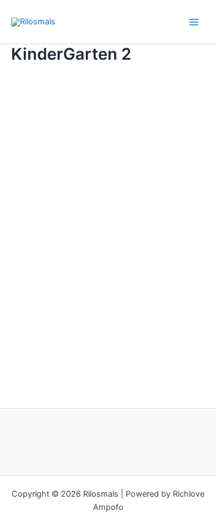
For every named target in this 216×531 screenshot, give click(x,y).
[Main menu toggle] (194, 22)
